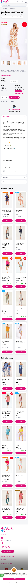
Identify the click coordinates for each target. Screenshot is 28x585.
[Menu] (26, 1)
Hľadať (25, 5)
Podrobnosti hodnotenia (18, 16)
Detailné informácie (5, 75)
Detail (7, 220)
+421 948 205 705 (7, 543)
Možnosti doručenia (19, 93)
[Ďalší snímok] (26, 41)
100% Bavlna (22, 163)
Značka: (4, 19)
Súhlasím (14, 578)
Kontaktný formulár (7, 551)
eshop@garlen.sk (7, 537)
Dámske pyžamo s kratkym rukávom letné (14, 171)
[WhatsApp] (9, 546)
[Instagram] (6, 546)
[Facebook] (2, 546)
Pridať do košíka (13, 97)
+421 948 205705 (7, 540)
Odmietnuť (18, 582)
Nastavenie (11, 582)
